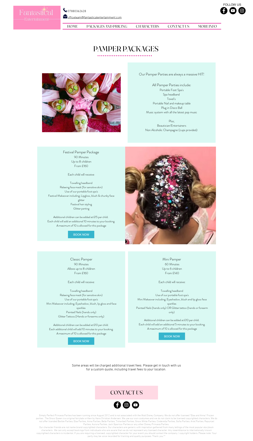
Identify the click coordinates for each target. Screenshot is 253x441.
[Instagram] (242, 10)
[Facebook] (223, 10)
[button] (107, 26)
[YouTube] (233, 10)
